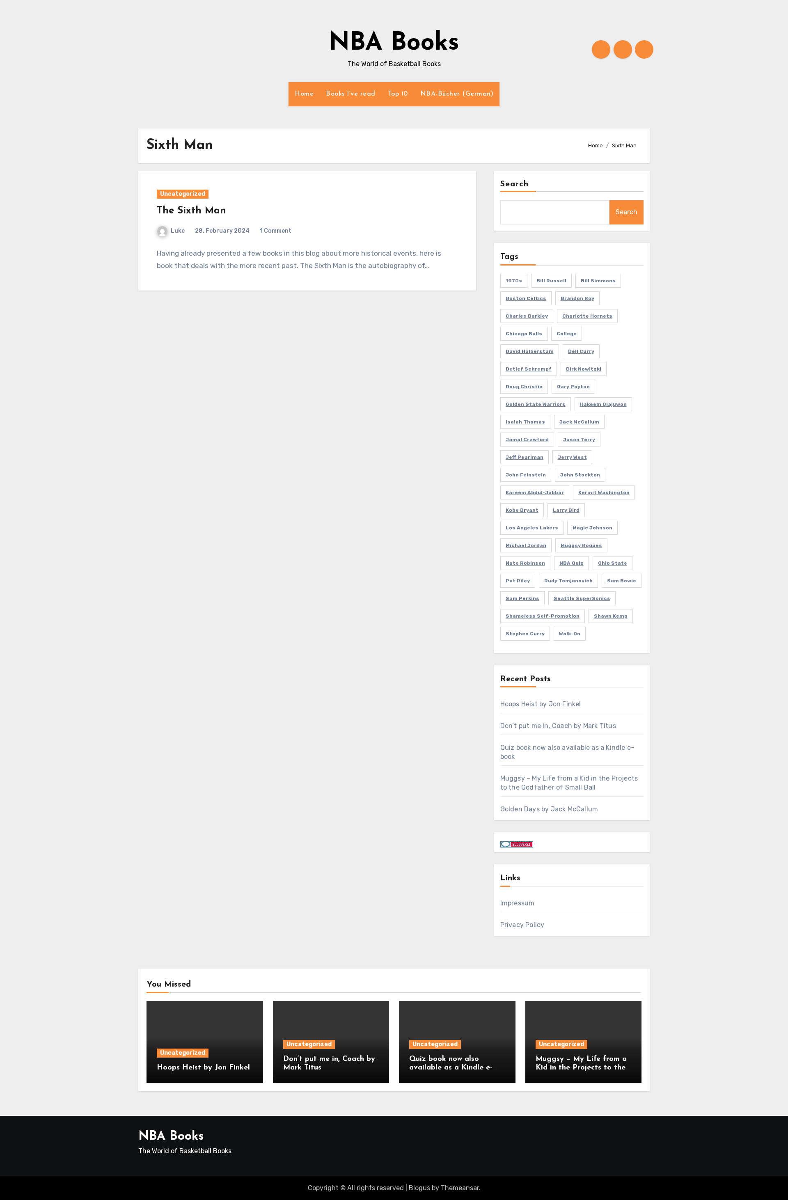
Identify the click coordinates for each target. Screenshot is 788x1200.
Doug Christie (524, 386)
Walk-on (569, 634)
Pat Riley (518, 581)
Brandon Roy (577, 298)
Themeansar (460, 1188)
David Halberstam (530, 351)
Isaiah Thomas (525, 422)
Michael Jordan (526, 545)
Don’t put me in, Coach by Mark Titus (558, 726)
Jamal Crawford (527, 439)
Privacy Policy (522, 925)
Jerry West (572, 457)
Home (304, 94)
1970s (514, 281)
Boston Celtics (526, 298)
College (567, 334)
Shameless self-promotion (543, 616)
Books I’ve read (351, 94)
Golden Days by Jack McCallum (549, 809)
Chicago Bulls (524, 334)
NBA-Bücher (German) (457, 94)
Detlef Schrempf (529, 369)
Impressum (517, 903)
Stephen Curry (525, 634)
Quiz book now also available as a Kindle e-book (450, 1068)
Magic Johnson (592, 528)
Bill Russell (551, 281)
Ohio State (612, 563)
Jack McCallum (579, 422)
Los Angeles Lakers (532, 528)
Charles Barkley (527, 316)
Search (514, 184)
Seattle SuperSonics (582, 598)
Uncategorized (182, 193)
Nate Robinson (525, 563)
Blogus (419, 1188)
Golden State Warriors (536, 404)
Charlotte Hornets (587, 316)
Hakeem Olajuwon (603, 404)
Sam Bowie (621, 581)
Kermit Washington (604, 492)
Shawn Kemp (611, 616)
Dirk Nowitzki (583, 369)
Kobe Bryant (522, 510)
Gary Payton (573, 386)
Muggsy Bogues (581, 545)
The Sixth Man (191, 211)
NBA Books (394, 43)
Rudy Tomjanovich (568, 581)
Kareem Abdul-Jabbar (535, 492)
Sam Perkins (522, 598)
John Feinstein (526, 475)
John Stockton (580, 475)
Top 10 (398, 94)
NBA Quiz (571, 563)
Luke (178, 230)
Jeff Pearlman (524, 457)
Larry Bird (566, 510)
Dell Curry (581, 351)
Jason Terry (579, 439)
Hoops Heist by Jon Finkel (540, 704)
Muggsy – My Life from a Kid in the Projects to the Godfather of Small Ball (581, 1068)
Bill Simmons (598, 281)
